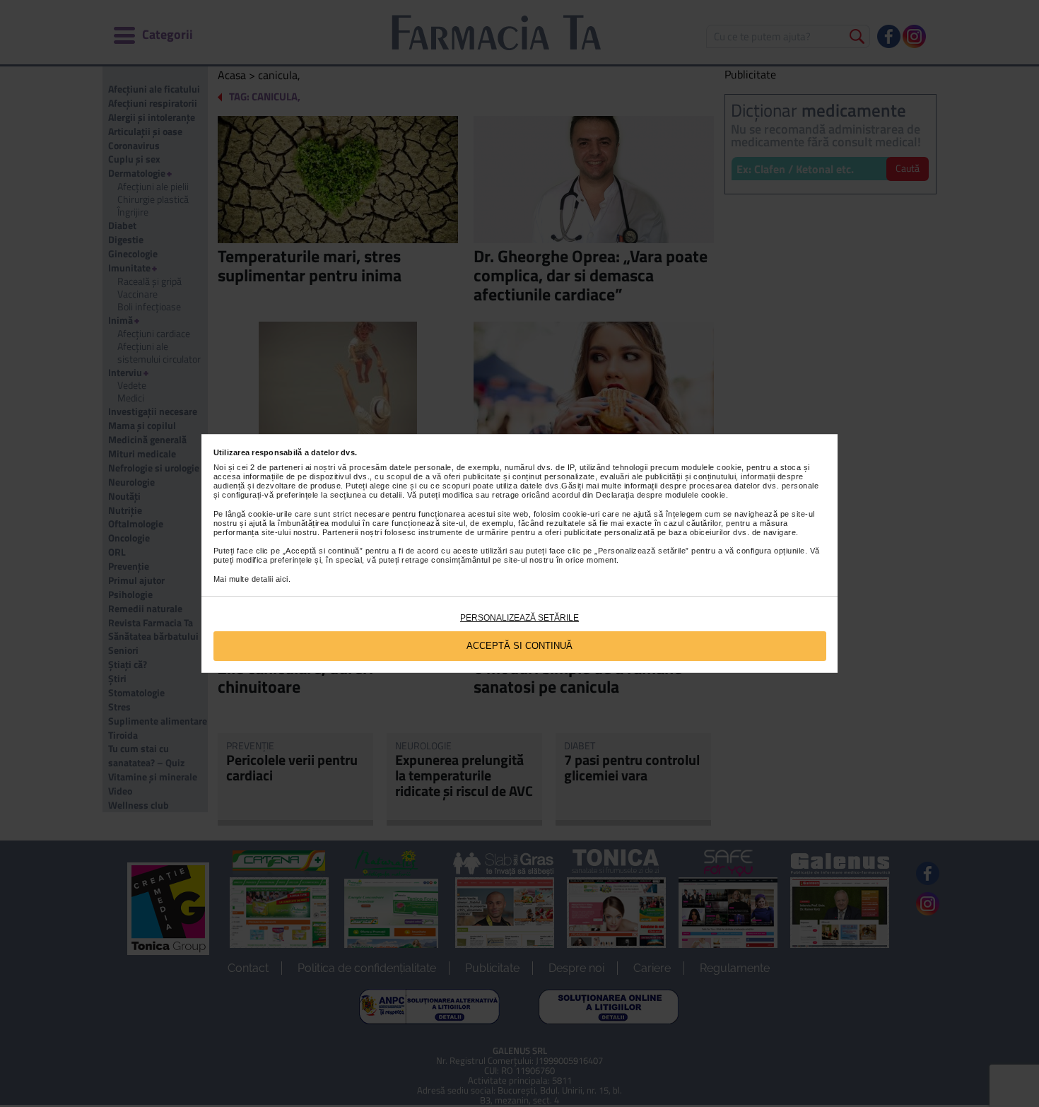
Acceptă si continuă (519, 645)
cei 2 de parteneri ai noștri (286, 467)
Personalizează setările (519, 618)
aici (282, 579)
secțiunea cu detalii (366, 495)
